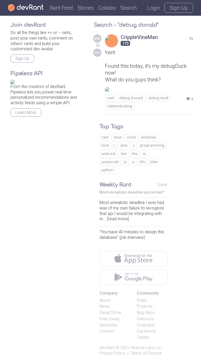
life (142, 162)
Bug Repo (146, 312)
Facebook (146, 331)
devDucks (108, 325)
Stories (86, 8)
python (107, 170)
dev (124, 154)
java (123, 145)
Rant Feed (61, 8)
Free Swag (109, 318)
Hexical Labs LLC (146, 347)
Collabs (107, 8)
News (104, 306)
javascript (110, 162)
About (104, 300)
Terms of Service (146, 353)
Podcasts (146, 325)
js (125, 162)
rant (110, 98)
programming (152, 145)
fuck (105, 145)
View (162, 184)
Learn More (25, 112)
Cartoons (145, 318)
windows (148, 137)
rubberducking (119, 106)
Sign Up (179, 8)
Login (153, 8)
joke (154, 162)
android (108, 154)
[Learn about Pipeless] (12, 81)
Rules (142, 300)
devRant (107, 347)
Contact (106, 331)
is (144, 154)
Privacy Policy (112, 353)
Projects (144, 306)
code (131, 137)
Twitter (143, 337)
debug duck (158, 98)
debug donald (131, 98)
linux (118, 137)
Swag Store (110, 312)
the (134, 154)
